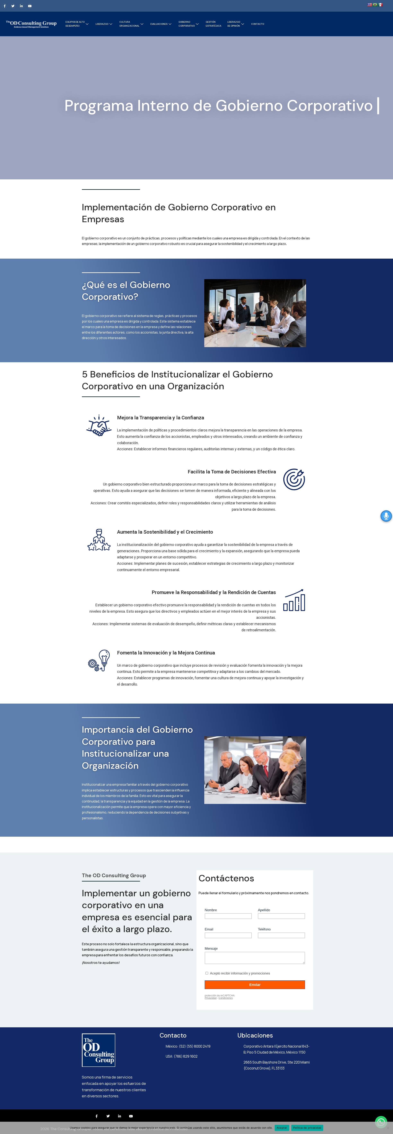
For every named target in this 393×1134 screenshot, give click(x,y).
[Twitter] (13, 6)
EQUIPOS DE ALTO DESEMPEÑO (75, 23)
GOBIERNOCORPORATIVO (186, 23)
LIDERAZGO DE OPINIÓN (233, 23)
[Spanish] (380, 5)
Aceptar (282, 1127)
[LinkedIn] (21, 6)
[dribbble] (29, 6)
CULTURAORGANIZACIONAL (129, 23)
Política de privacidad (307, 1127)
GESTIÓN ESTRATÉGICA (213, 23)
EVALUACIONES (158, 23)
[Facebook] (4, 6)
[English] (369, 5)
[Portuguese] (375, 5)
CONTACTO (257, 23)
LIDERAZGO (102, 23)
